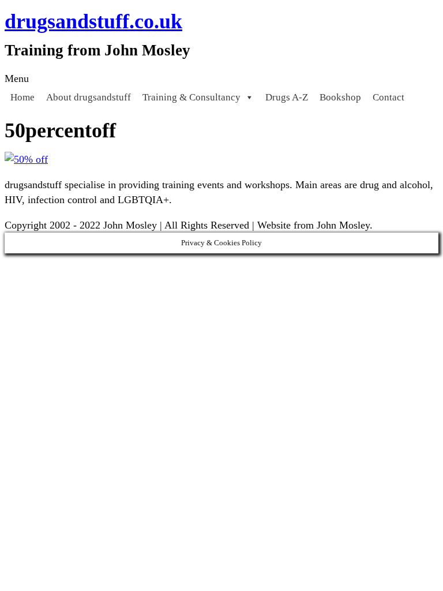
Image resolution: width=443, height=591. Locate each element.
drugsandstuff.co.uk (93, 21)
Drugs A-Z (286, 97)
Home (22, 97)
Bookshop (340, 97)
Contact (388, 97)
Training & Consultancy (191, 97)
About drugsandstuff (88, 97)
